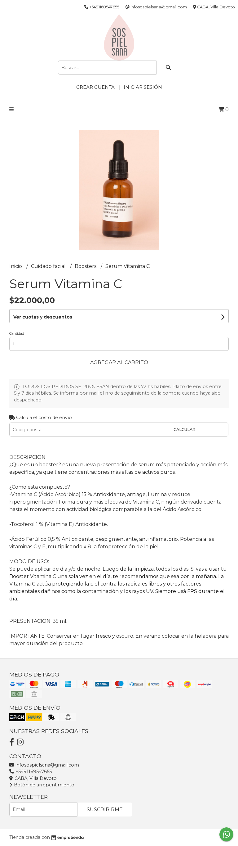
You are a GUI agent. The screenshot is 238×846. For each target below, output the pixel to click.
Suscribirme (105, 809)
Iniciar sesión (143, 87)
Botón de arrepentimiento (43, 785)
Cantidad (16, 333)
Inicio (16, 266)
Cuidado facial (49, 266)
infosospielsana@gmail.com (46, 765)
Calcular (185, 429)
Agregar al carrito (119, 362)
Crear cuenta (95, 87)
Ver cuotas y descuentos (42, 317)
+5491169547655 (33, 771)
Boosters (86, 266)
